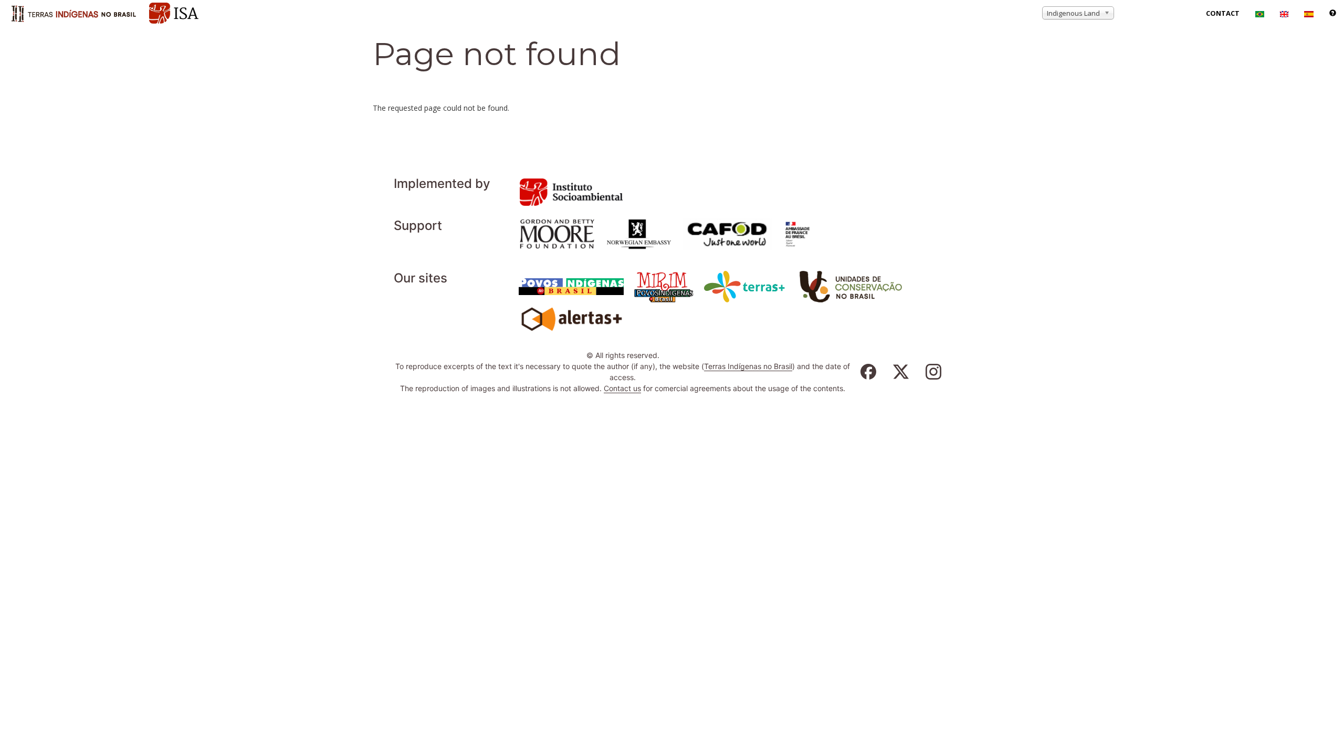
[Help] (1332, 13)
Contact (1223, 13)
